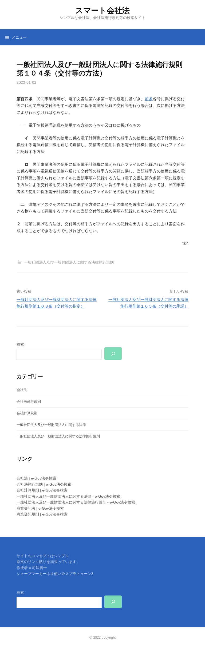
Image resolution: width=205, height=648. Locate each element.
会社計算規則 (27, 413)
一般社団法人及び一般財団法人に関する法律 (51, 425)
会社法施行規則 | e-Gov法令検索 (44, 484)
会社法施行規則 (29, 402)
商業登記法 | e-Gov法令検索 (40, 508)
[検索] (113, 353)
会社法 (22, 390)
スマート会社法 (102, 10)
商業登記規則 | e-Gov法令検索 (42, 514)
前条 (149, 98)
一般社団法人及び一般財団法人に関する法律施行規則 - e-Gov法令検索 (76, 502)
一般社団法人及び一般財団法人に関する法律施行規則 (69, 262)
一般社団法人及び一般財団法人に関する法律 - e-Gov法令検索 (68, 496)
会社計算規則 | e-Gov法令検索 (42, 490)
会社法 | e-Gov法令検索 (36, 478)
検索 (20, 344)
